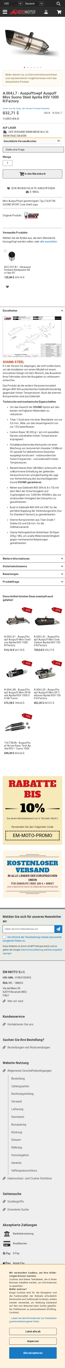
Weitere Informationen (16, 558)
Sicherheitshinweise (15, 566)
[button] (13, 3)
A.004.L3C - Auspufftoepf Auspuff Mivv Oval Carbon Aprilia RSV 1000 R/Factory (47, 641)
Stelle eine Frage (15, 149)
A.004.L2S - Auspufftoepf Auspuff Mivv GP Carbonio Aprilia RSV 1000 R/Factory (47, 694)
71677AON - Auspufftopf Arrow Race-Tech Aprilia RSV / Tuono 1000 (17, 745)
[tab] (32, 141)
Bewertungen (10, 574)
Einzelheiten (10, 310)
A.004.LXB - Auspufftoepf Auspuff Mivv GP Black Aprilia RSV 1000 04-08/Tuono (17, 694)
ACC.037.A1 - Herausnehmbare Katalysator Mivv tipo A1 (17, 270)
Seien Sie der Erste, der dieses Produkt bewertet (26, 108)
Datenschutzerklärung (32, 950)
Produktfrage (11, 581)
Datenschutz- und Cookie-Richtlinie (29, 1178)
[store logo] (23, 12)
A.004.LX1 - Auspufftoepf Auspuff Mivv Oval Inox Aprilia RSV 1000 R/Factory (17, 641)
